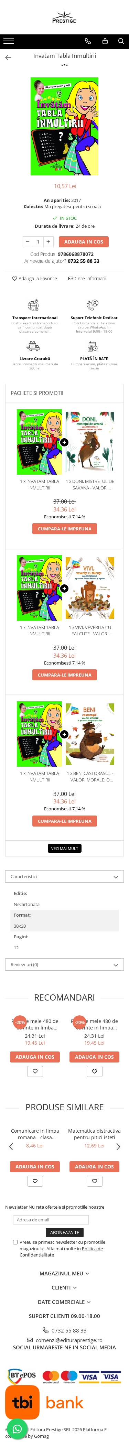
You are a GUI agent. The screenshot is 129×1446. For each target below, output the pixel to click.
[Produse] (9, 43)
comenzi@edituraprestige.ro (68, 1340)
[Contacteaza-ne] (88, 41)
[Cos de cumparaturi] (105, 41)
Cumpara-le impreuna (65, 529)
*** (64, 66)
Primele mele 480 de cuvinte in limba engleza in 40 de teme (94, 1024)
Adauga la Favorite (37, 278)
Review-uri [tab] (24, 964)
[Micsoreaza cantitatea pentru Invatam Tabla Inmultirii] (28, 241)
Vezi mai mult (64, 848)
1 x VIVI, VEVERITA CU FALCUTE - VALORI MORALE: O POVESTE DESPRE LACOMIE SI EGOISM (90, 630)
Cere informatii (89, 278)
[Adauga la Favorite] (35, 1071)
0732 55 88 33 (68, 1330)
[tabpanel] (64, 126)
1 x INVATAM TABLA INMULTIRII (39, 484)
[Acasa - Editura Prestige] (64, 17)
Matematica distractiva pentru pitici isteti (94, 1134)
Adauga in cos (83, 241)
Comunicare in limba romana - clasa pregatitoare (35, 1134)
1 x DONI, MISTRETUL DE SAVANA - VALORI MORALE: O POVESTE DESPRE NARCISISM (90, 484)
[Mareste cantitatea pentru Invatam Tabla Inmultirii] (48, 241)
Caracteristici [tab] (24, 876)
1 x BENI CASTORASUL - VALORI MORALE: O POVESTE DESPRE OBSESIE (90, 776)
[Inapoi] (5, 57)
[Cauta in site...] (121, 41)
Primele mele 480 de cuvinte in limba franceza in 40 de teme (34, 1024)
